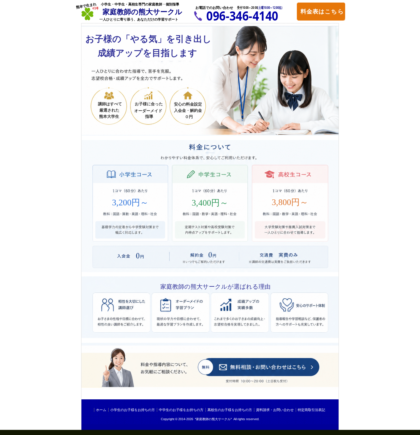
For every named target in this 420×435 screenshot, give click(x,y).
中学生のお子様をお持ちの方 (181, 410)
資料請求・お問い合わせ (275, 410)
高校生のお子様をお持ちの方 (229, 410)
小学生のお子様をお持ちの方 (132, 410)
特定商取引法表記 (311, 410)
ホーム (101, 410)
